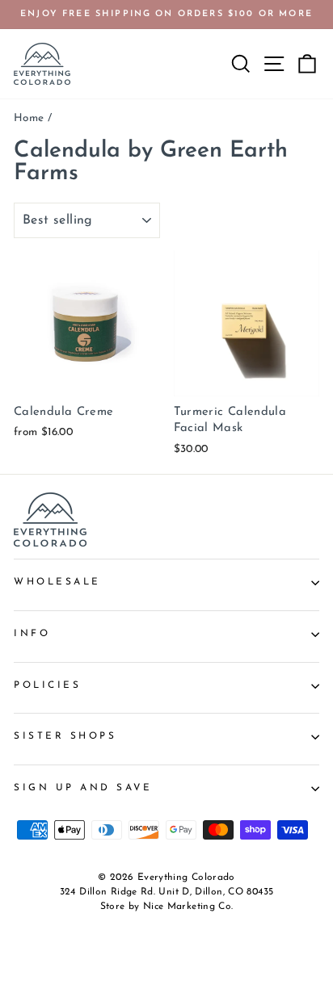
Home (29, 118)
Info (32, 634)
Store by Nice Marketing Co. (167, 906)
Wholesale (57, 582)
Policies (47, 685)
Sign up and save (83, 788)
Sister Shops (65, 736)
